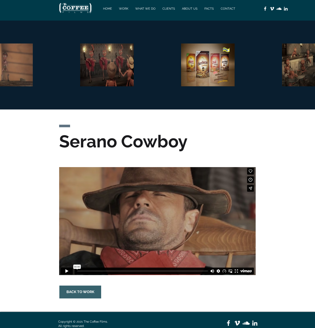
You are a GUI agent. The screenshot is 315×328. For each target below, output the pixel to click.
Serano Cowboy (123, 141)
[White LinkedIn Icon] (285, 8)
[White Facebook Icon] (265, 8)
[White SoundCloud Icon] (279, 8)
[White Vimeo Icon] (272, 8)
